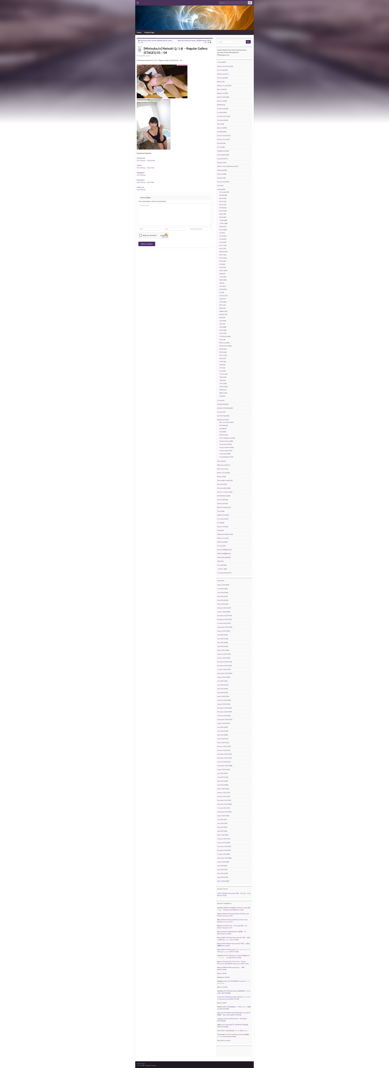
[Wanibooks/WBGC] (223, 534)
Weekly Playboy (224, 441)
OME (221, 327)
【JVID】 (220, 569)
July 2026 (220, 588)
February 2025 (221, 654)
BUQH (221, 217)
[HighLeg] (220, 170)
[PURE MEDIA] (222, 496)
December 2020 (222, 846)
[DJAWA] (220, 132)
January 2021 (221, 842)
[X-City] (219, 546)
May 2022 (220, 781)
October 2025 (221, 623)
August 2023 (221, 723)
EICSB (221, 242)
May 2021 (220, 827)
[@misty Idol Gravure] (224, 66)
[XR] (218, 561)
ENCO (221, 248)
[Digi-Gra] (220, 128)
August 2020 (221, 862)
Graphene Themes (151, 1065)
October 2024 (221, 669)
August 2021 (221, 815)
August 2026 (221, 585)
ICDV (221, 277)
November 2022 (222, 758)
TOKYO (221, 374)
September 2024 (222, 673)
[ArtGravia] (220, 78)
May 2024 (220, 689)
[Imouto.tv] (220, 182)
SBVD (221, 352)
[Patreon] (220, 484)
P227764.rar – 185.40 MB (146, 160)
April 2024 (220, 692)
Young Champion (224, 447)
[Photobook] (221, 488)
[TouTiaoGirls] (221, 519)
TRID (221, 377)
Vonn (139, 55)
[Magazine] (220, 419)
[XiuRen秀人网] (222, 557)
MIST (221, 305)
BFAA (221, 198)
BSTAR (221, 211)
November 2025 (222, 619)
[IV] (218, 189)
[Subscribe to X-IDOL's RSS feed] (138, 2)
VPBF (221, 390)
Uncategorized (222, 573)
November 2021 (222, 804)
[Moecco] (220, 476)
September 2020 (222, 858)
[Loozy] (219, 412)
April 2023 (220, 739)
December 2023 (222, 708)
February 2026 (221, 608)
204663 (227, 977)
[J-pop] (219, 400)
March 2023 (221, 742)
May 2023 (220, 735)
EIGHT (221, 245)
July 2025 (220, 635)
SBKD (221, 349)
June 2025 (220, 639)
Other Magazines (224, 438)
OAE (220, 321)
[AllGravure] (221, 74)
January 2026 (221, 612)
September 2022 (222, 765)
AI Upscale (222, 192)
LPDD (221, 299)
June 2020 (220, 869)
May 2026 (220, 596)
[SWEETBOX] (221, 515)
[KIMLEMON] (221, 404)
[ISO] (219, 185)
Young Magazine (224, 457)
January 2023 (221, 750)
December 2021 (222, 800)
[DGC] (219, 124)
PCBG (221, 339)
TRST (221, 383)
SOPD (221, 361)
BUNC (221, 214)
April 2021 (220, 831)
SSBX (221, 365)
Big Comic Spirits (224, 422)
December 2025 (222, 615)
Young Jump (223, 454)
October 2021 (221, 808)
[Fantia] (219, 143)
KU (220, 292)
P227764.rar (141, 175)
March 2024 (221, 696)
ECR (220, 233)
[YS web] (220, 565)
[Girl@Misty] (221, 151)
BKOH (221, 204)
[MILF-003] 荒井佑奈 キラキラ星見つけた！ (235, 1030)
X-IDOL (194, 22)
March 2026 (221, 604)
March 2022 (221, 789)
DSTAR (221, 230)
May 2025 (220, 642)
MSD (220, 317)
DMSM (221, 226)
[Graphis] (220, 158)
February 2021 (221, 839)
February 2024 (221, 700)
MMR (221, 314)
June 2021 (220, 823)
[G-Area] (220, 147)
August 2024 (221, 677)
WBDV (221, 393)
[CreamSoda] (221, 120)
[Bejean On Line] (222, 85)
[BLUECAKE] (221, 97)
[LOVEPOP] (221, 416)
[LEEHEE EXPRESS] (223, 408)
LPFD (221, 302)
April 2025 (220, 646)
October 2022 (221, 762)
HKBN (221, 273)
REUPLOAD (223, 346)
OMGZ (221, 330)
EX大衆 (221, 428)
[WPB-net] (220, 542)
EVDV (221, 258)
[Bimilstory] (220, 93)
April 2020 (220, 877)
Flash (221, 432)
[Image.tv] (220, 178)
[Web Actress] (222, 538)
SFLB (220, 358)
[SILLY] (219, 511)
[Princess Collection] (223, 492)
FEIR (220, 264)
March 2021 (221, 835)
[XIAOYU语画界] (222, 550)
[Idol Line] (220, 174)
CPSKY (221, 223)
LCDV (221, 295)
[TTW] (219, 523)
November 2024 (222, 665)
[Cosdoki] (220, 112)
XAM (220, 396)
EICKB (221, 239)
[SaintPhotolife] (222, 507)
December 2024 (222, 662)
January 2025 (221, 658)
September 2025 (222, 627)
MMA (221, 308)
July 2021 (220, 819)
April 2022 (220, 785)
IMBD (221, 280)
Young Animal (223, 444)
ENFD (221, 252)
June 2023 (220, 731)
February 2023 (221, 746)
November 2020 (222, 850)
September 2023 (222, 719)
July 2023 (220, 727)
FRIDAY (221, 435)
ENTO (221, 255)
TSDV (221, 386)
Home (139, 32)
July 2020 (220, 866)
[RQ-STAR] (220, 499)
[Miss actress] (221, 469)
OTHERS (222, 336)
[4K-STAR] (220, 70)
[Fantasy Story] (222, 139)
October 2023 (221, 715)
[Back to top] (384, 1063)
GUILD (221, 270)
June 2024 (220, 685)
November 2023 (222, 712)
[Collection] (221, 108)
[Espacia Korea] (222, 135)
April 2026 (220, 600)
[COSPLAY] (221, 116)
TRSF (221, 380)
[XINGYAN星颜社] (223, 553)
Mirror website (226, 1040)
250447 (224, 973)
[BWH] (219, 105)
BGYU (221, 201)
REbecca (222, 343)
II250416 (225, 987)
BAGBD (221, 195)
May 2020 (220, 873)
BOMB (221, 208)
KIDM (221, 289)
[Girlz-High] (220, 155)
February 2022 (221, 792)
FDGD (221, 261)
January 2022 (221, 796)
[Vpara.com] (221, 526)
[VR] (218, 530)
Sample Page (149, 32)
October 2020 (221, 854)
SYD (220, 371)
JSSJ (220, 286)
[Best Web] (220, 89)
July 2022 (220, 773)
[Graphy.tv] (220, 162)
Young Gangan (224, 450)
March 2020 (221, 881)
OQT (221, 333)
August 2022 (221, 769)
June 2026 (220, 592)
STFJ (220, 368)
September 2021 (222, 812)
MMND (221, 311)
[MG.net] (220, 461)
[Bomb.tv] (220, 101)
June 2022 (220, 777)
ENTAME (222, 425)
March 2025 (221, 650)
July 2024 (220, 681)
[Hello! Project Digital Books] (226, 166)
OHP (220, 324)
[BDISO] (220, 82)
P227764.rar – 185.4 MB (145, 168)
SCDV (221, 355)
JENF (220, 283)
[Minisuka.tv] (146, 55)
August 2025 (221, 631)
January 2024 (221, 704)
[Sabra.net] (220, 503)
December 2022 (222, 754)
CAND (221, 220)
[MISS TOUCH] (222, 473)
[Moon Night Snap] (223, 480)
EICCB (221, 236)
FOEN (221, 267)
